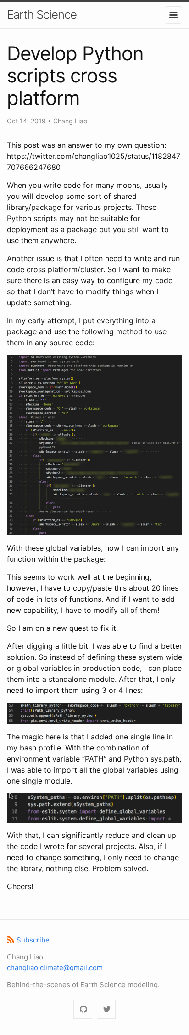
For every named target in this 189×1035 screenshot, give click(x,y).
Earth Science (42, 14)
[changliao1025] (82, 1009)
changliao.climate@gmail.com (55, 967)
